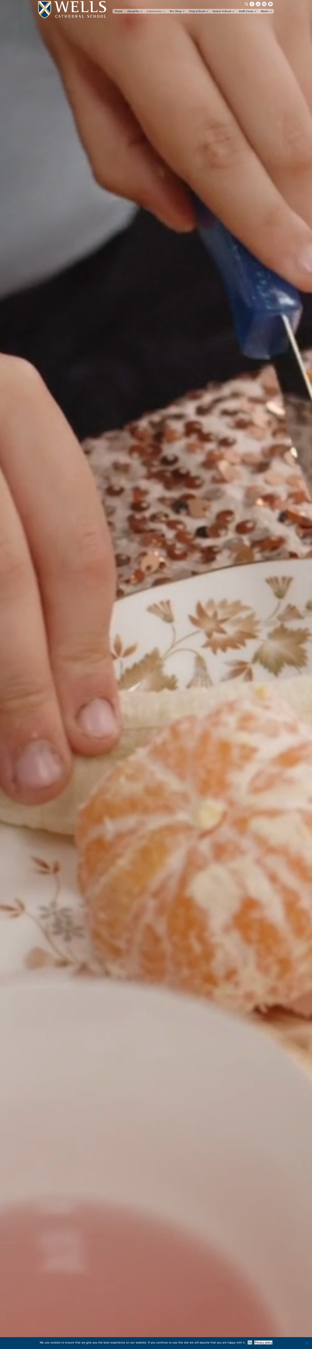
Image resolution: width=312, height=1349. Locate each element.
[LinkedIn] (270, 4)
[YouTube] (258, 4)
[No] (307, 1343)
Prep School (197, 11)
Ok (250, 1342)
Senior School (222, 11)
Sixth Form (246, 11)
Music (265, 11)
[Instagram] (264, 4)
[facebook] (252, 4)
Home (119, 11)
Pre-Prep (175, 11)
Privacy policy (263, 1342)
